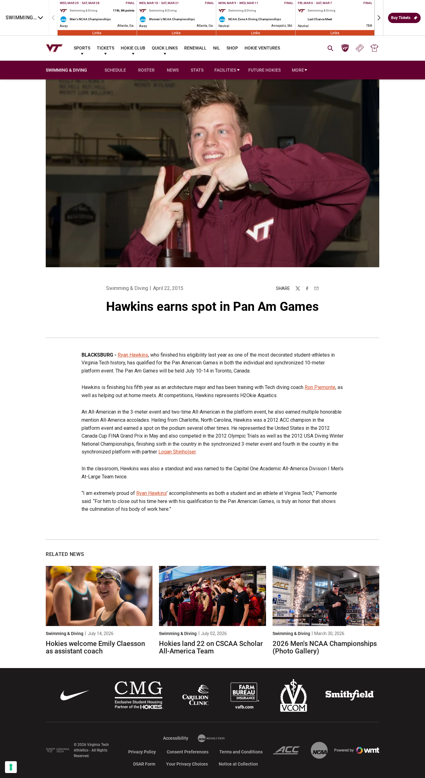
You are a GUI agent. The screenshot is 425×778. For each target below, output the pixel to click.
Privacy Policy (142, 751)
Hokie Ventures (262, 47)
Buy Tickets (400, 18)
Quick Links (165, 47)
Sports (82, 47)
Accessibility (175, 738)
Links (96, 33)
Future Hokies (264, 70)
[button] (379, 18)
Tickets (105, 47)
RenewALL (195, 47)
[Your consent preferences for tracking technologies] (11, 767)
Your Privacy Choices (187, 763)
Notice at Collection (238, 763)
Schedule (115, 70)
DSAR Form (144, 763)
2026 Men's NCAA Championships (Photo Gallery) (325, 647)
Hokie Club (133, 47)
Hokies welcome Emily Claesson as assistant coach (95, 647)
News (173, 70)
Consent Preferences (187, 751)
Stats (197, 70)
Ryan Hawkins (133, 355)
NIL (216, 47)
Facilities (225, 70)
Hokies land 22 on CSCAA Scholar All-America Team (211, 647)
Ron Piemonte (320, 387)
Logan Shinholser (177, 452)
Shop (232, 47)
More (298, 70)
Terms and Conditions (241, 751)
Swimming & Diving (127, 288)
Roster (146, 70)
